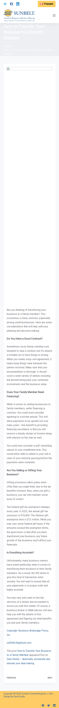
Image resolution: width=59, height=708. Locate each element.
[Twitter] (5, 4)
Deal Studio (19, 696)
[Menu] (54, 15)
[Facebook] (11, 4)
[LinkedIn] (17, 4)
